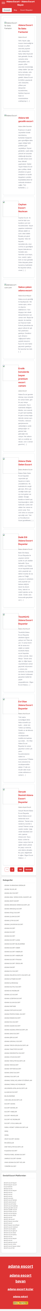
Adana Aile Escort (11, 893)
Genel (6, 1135)
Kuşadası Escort (10, 1151)
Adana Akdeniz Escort (25, 469)
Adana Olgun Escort (12, 1002)
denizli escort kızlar (10, 1204)
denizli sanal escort (10, 1202)
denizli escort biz (9, 1248)
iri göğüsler (9, 1143)
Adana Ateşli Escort (12, 912)
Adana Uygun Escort (12, 1057)
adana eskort (20, 1296)
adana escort (20, 1266)
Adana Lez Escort (11, 994)
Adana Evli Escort (11, 971)
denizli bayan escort (10, 1185)
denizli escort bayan (10, 1183)
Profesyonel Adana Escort (14, 1154)
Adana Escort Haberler (13, 952)
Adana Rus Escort (11, 1022)
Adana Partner (10, 1006)
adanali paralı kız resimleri (14, 1084)
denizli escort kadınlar (11, 1206)
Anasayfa (7, 10)
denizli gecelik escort (10, 1208)
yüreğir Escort (10, 1166)
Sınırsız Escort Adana (12, 1158)
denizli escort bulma (10, 1234)
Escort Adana (9, 1104)
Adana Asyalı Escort (24, 807)
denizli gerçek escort (10, 1242)
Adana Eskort (9, 967)
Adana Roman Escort (12, 1018)
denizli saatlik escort (10, 1209)
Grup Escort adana (11, 1139)
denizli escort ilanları (10, 1200)
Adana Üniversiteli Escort (14, 1053)
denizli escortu (8, 1198)
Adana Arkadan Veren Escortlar (17, 905)
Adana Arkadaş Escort (13, 909)
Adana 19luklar (10, 889)
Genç (6, 1131)
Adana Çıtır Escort (11, 920)
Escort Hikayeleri (26, 10)
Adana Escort (22, 37)
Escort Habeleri (10, 1112)
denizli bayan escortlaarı (11, 1225)
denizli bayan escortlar (11, 1221)
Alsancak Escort (11, 1092)
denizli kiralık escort (10, 1211)
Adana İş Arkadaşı (11, 983)
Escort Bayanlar (11, 1108)
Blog (15, 10)
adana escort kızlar (20, 1289)
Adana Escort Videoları (13, 963)
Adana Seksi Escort (11, 1033)
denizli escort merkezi (11, 1227)
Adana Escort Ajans (12, 940)
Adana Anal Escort (24, 629)
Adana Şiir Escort (11, 1037)
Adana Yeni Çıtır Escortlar (14, 1061)
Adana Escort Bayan (24, 296)
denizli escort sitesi (10, 1215)
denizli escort (8, 1188)
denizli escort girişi (10, 1229)
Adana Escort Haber (12, 948)
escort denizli (8, 1187)
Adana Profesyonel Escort (14, 1014)
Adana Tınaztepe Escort (13, 1049)
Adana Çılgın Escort (12, 916)
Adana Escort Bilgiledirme (14, 944)
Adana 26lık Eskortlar (25, 126)
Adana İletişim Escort (12, 979)
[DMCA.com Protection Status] (20, 1304)
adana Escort (22, 391)
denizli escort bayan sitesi (12, 1246)
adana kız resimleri (11, 991)
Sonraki (29, 869)
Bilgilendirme (9, 1096)
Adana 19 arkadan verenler (14, 885)
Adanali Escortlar (11, 1076)
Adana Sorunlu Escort (13, 1041)
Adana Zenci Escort (12, 1072)
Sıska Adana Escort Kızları (14, 1162)
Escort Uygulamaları (12, 1123)
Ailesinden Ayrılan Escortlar (15, 1088)
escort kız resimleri (12, 1119)
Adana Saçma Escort (12, 1026)
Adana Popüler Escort (13, 1010)
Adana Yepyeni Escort (12, 1069)
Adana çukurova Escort (13, 924)
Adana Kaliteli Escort (12, 987)
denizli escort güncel (10, 1231)
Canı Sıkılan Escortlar (13, 1100)
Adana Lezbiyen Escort (13, 998)
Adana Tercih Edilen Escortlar (16, 1045)
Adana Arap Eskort (11, 901)
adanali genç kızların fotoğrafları (18, 1080)
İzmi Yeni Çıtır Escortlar (13, 1147)
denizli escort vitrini (10, 1244)
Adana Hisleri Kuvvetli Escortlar (17, 975)
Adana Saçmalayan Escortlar (16, 1030)
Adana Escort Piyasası (13, 959)
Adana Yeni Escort (11, 1065)
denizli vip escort (9, 1219)
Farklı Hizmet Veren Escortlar (16, 1127)
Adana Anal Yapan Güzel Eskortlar (17, 897)
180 (20, 869)
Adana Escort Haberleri (13, 955)
